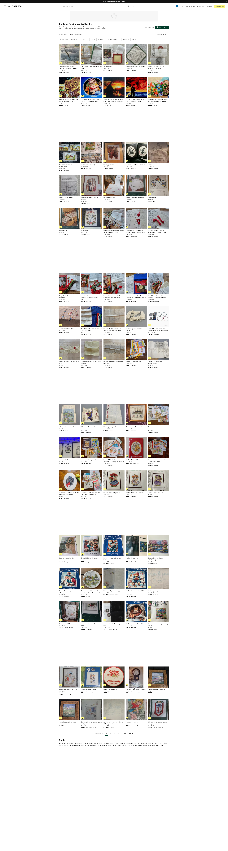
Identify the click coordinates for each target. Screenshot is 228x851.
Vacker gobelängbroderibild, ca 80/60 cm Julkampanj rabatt (68, 100)
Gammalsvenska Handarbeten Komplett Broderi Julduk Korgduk (135, 231)
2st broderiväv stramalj (88, 165)
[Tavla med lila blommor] (69, 447)
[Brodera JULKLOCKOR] (136, 447)
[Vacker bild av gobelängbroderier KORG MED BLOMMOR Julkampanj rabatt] (158, 87)
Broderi (150, 165)
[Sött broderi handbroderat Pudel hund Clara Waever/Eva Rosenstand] (69, 480)
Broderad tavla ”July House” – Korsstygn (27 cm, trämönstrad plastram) (90, 592)
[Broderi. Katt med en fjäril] (69, 545)
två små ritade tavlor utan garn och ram (114, 624)
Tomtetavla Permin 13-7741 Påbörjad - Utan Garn (156, 67)
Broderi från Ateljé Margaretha (135, 197)
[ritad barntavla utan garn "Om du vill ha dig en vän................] (114, 709)
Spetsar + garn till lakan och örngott (134, 329)
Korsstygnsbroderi (108, 165)
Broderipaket (152, 197)
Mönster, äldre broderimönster (68, 427)
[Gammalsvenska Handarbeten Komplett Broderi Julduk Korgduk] (136, 218)
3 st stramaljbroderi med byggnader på (66, 165)
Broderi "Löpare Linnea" (66, 197)
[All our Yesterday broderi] (91, 677)
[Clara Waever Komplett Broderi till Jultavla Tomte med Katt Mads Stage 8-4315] (158, 283)
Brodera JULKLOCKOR (132, 460)
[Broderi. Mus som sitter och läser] (136, 611)
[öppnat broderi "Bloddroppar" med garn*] (91, 611)
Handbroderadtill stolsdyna (67, 329)
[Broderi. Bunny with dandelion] (136, 480)
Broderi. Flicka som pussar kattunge (66, 592)
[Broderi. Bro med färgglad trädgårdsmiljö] (158, 545)
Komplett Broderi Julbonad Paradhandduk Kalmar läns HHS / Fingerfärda (157, 231)
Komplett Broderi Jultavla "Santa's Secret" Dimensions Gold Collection (113, 231)
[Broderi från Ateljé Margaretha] (136, 185)
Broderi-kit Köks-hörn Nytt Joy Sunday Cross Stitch (157, 460)
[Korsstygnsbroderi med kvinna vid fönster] (91, 185)
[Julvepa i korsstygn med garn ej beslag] (158, 709)
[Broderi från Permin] (114, 185)
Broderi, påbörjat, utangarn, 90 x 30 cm (69, 362)
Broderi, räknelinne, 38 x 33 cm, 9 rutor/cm (91, 362)
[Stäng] (226, 2)
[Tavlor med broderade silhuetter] (136, 152)
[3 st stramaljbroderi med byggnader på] (69, 152)
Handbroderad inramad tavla (156, 689)
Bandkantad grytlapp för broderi (135, 66)
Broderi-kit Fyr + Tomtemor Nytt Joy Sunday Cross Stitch (90, 493)
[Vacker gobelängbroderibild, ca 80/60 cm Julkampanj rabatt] (69, 87)
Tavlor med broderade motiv (134, 427)
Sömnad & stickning (68, 34)
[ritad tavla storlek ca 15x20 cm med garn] (69, 677)
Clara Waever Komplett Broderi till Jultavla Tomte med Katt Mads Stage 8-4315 (158, 297)
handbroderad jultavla (110, 689)
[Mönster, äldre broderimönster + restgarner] (91, 414)
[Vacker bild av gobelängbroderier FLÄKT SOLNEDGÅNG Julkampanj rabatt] (114, 87)
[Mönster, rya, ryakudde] (114, 414)
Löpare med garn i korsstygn (112, 591)
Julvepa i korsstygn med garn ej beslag (157, 723)
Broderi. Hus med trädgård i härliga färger (158, 624)
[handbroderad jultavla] (114, 677)
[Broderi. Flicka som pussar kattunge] (69, 578)
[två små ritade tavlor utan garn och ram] (114, 611)
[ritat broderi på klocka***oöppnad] (136, 677)
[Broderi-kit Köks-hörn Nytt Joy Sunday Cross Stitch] (158, 447)
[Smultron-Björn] (114, 54)
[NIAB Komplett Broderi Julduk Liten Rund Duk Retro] (91, 316)
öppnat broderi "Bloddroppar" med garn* (91, 624)
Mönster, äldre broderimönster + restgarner (91, 428)
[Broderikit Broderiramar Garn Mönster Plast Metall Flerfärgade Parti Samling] (158, 316)
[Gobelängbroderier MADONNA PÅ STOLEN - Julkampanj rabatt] (91, 87)
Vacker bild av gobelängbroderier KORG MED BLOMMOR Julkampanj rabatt (158, 100)
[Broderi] (158, 152)
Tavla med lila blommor (65, 460)
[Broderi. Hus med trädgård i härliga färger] (158, 611)
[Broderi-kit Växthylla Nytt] (91, 447)
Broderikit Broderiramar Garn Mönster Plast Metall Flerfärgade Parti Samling (158, 330)
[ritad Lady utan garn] (158, 578)
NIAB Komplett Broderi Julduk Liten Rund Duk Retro (91, 329)
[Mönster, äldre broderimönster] (69, 414)
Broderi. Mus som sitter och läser (135, 624)
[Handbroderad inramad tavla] (158, 677)
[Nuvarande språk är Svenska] (177, 6)
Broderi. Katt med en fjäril (66, 558)
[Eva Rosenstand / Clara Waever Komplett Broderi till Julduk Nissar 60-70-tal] (136, 283)
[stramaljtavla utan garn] (136, 709)
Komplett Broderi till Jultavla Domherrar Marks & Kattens (111, 296)
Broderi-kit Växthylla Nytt (88, 460)
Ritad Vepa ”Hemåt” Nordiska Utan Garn (91, 67)
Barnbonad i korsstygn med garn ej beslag (91, 723)
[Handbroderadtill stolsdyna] (69, 316)
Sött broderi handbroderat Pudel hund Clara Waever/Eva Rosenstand (69, 494)
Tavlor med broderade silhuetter (135, 165)
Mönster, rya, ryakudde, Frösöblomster (155, 362)
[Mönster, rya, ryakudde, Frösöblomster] (158, 349)
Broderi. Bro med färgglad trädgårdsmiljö (156, 559)
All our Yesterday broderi (88, 689)
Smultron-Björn (107, 66)
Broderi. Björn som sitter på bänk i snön (136, 592)
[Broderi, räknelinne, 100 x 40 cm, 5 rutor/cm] (114, 349)
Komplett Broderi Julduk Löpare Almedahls (68, 296)
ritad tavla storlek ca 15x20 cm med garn (68, 690)
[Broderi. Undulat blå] (136, 545)
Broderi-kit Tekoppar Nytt (133, 361)
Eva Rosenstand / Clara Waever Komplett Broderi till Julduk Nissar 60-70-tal (136, 297)
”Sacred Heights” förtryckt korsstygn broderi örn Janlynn (68, 67)
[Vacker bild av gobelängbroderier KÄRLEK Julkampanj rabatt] (136, 87)
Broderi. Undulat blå (132, 558)
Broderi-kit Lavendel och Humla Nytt (157, 428)
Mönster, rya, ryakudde (110, 427)
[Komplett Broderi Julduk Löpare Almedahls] (69, 283)
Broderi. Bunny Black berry (156, 492)
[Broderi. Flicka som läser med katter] (114, 545)
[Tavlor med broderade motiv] (136, 414)
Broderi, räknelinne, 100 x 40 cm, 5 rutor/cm (113, 362)
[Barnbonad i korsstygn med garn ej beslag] (91, 709)
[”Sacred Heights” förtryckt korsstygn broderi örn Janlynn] (69, 54)
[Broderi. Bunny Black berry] (158, 480)
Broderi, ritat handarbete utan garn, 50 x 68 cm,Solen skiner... (112, 329)
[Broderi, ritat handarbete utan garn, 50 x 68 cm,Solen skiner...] (114, 316)
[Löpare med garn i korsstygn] (114, 578)
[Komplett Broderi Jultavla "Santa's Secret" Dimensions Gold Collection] (114, 218)
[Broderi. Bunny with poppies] (114, 480)
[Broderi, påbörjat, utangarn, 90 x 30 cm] (69, 349)
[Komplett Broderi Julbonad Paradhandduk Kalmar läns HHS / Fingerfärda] (158, 218)
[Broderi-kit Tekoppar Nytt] (136, 349)
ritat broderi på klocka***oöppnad (136, 689)
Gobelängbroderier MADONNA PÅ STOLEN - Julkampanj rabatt (91, 100)
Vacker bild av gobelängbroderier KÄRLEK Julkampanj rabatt (136, 100)
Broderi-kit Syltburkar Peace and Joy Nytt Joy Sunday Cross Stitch (113, 460)
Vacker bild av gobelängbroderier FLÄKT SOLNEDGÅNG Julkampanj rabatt (113, 100)
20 (125, 733)
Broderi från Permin (109, 197)
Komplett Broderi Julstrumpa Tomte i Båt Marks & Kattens (89, 296)
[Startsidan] (17, 6)
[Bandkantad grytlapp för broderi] (136, 54)
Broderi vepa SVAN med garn (67, 624)
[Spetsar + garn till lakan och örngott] (136, 316)
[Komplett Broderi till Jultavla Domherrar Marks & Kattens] (114, 283)
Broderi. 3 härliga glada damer (90, 558)
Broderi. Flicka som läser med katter (112, 559)
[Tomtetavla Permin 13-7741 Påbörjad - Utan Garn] (158, 54)
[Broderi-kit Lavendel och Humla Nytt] (158, 414)
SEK (182, 6)
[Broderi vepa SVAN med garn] (69, 611)
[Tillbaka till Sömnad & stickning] (59, 34)
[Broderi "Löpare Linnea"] (69, 185)
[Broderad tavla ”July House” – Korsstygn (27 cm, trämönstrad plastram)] (91, 578)
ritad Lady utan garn (154, 591)
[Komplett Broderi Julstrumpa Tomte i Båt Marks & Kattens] (91, 283)
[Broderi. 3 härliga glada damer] (91, 545)
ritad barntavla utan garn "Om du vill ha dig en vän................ (113, 723)
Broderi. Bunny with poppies (111, 492)
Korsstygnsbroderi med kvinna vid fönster (91, 198)
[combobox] (96, 6)
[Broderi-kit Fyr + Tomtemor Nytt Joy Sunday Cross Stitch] (91, 480)
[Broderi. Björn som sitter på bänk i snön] (136, 578)
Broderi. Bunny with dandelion (135, 492)
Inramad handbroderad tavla (67, 722)
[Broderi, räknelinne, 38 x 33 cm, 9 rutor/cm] (91, 349)
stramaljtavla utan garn (132, 722)
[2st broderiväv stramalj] (91, 152)
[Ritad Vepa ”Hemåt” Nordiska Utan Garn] (91, 54)
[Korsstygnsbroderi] (114, 152)
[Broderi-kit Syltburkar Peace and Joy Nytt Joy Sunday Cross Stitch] (114, 447)
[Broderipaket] (158, 185)
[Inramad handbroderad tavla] (69, 709)
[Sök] (129, 6)
